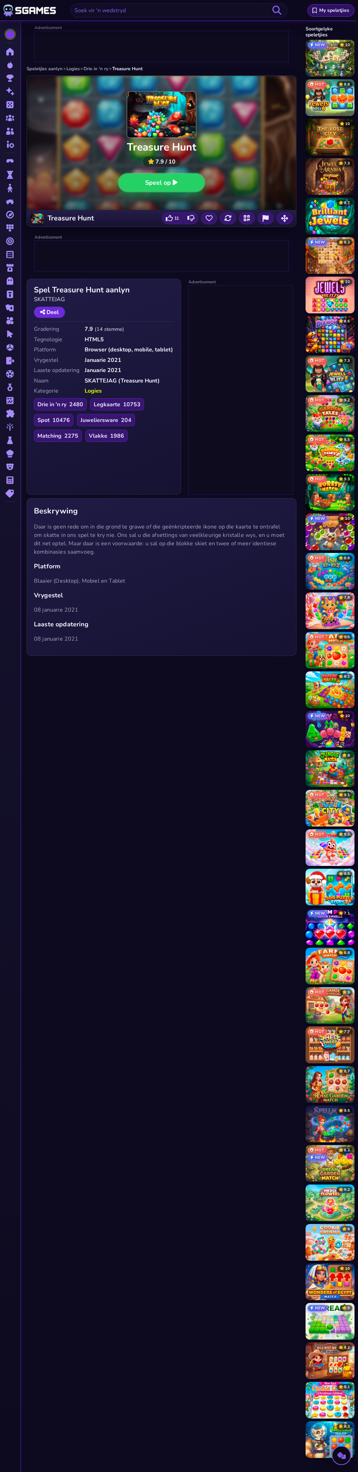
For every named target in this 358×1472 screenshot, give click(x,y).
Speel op (158, 182)
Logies (93, 391)
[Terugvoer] (266, 218)
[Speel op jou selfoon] (247, 218)
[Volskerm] (285, 218)
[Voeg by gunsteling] (209, 218)
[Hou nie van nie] (191, 218)
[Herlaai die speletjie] (228, 218)
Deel (52, 312)
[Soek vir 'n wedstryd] (276, 10)
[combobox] (179, 10)
